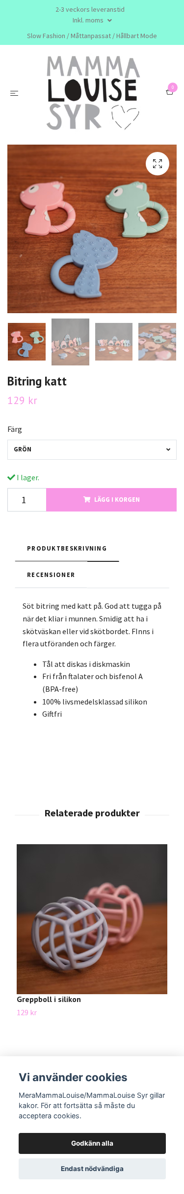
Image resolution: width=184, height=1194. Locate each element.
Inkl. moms (89, 20)
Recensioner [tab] (51, 654)
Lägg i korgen (117, 579)
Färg (14, 508)
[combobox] (92, 529)
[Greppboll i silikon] (92, 999)
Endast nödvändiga (92, 1169)
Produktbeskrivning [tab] (67, 628)
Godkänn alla (92, 1143)
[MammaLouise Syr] (92, 133)
